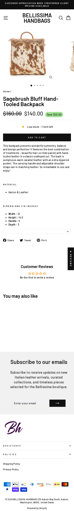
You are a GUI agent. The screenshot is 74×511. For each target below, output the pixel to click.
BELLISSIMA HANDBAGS (37, 18)
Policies (10, 454)
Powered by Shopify (37, 508)
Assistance (12, 445)
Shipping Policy (11, 463)
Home (6, 91)
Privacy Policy (10, 469)
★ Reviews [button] (71, 259)
